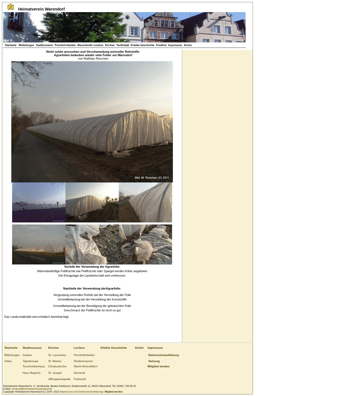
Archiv (188, 45)
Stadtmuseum (44, 45)
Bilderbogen (26, 45)
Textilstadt (122, 45)
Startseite (11, 45)
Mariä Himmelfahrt (85, 366)
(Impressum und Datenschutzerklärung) (81, 391)
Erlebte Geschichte (142, 45)
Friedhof (161, 45)
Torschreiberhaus (34, 366)
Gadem (27, 355)
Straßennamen (83, 361)
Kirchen (110, 45)
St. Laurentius (57, 355)
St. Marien (54, 361)
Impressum (175, 45)
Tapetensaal (30, 361)
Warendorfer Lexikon (90, 45)
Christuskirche (57, 366)
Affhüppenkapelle (59, 379)
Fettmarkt (80, 379)
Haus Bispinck (32, 372)
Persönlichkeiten (65, 45)
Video (8, 361)
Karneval (79, 372)
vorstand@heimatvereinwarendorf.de (32, 389)
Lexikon (79, 347)
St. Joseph (55, 372)
